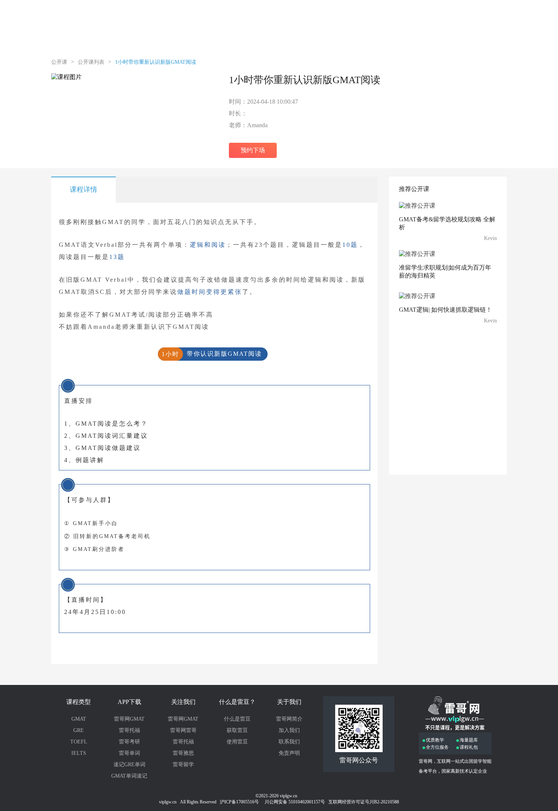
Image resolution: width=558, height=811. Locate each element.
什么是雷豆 (237, 719)
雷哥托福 (129, 730)
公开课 (59, 62)
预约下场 (253, 150)
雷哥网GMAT (129, 719)
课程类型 (78, 702)
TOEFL (78, 742)
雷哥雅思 (183, 753)
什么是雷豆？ (237, 702)
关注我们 (183, 702)
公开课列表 (91, 62)
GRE (78, 730)
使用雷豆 (237, 742)
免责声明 (289, 753)
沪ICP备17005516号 (240, 802)
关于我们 (289, 702)
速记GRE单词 (129, 764)
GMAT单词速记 (129, 776)
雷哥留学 (183, 764)
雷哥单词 (129, 753)
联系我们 (289, 742)
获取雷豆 (237, 730)
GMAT (78, 719)
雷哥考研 (129, 742)
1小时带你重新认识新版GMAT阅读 (155, 62)
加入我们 (289, 730)
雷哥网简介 (289, 719)
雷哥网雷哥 (183, 730)
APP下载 (129, 702)
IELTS (78, 753)
